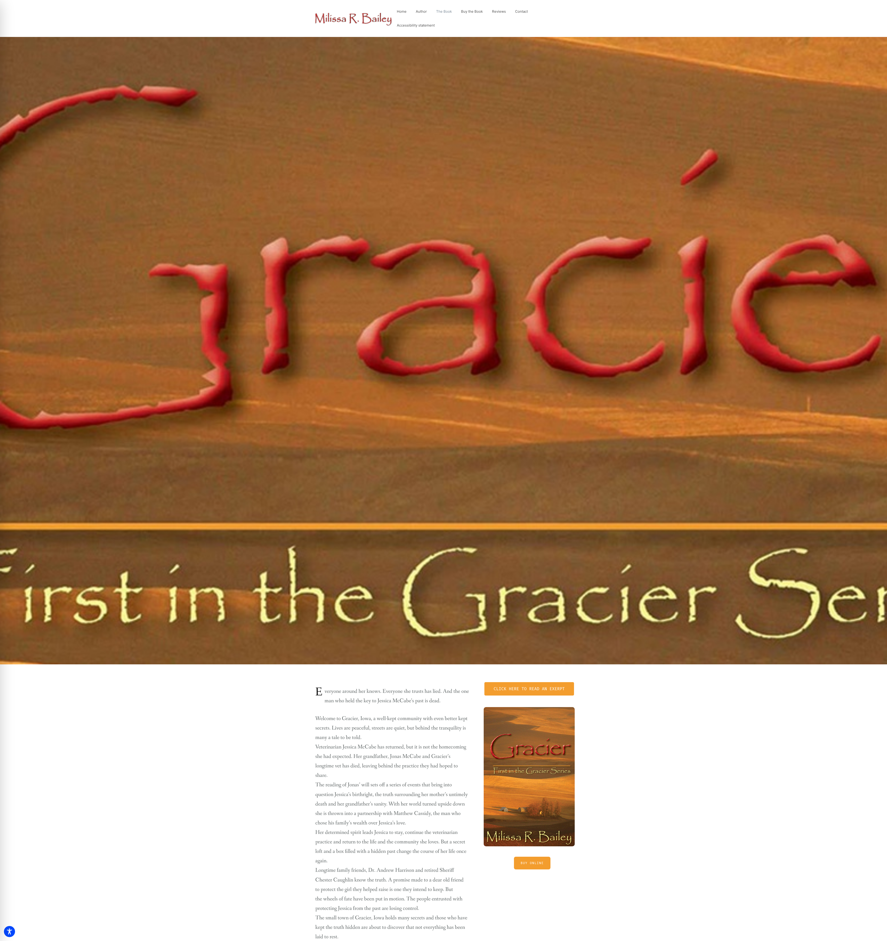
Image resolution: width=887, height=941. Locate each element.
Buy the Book (472, 11)
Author (421, 11)
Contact (521, 11)
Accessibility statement (416, 25)
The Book (444, 11)
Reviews (499, 11)
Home (402, 11)
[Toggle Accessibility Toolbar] (9, 932)
